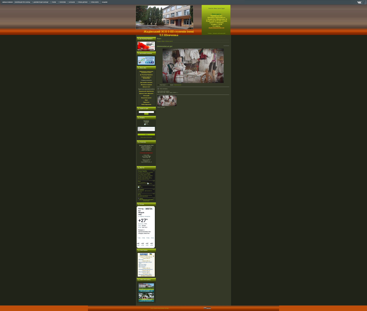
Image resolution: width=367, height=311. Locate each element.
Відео (163, 41)
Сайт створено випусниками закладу (160, 308)
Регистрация (149, 137)
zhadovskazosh (177, 84)
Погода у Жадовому (141, 211)
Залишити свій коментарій (219, 33)
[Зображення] (167, 100)
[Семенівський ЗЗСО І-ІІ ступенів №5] (146, 292)
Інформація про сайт (364, 2)
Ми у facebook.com (359, 2)
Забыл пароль (143, 137)
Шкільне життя (169, 41)
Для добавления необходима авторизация (146, 200)
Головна (210, 33)
